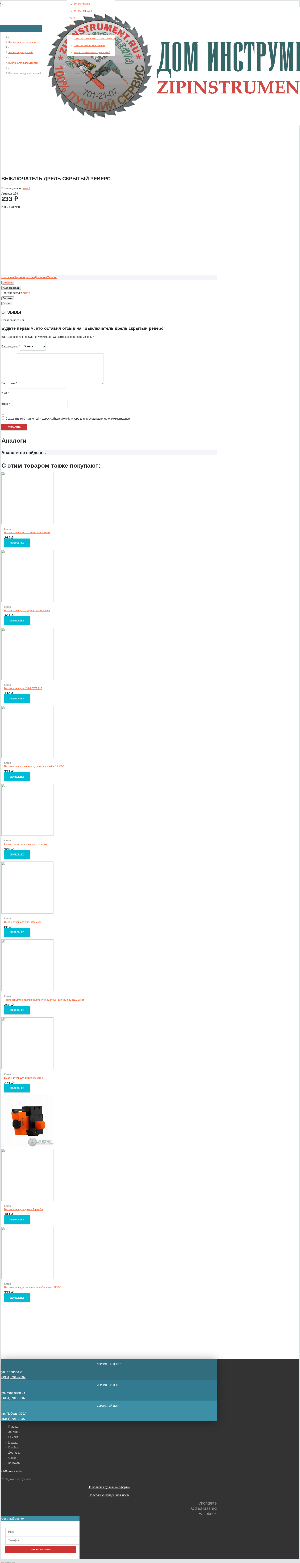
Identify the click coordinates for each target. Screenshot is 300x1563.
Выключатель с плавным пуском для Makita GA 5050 (34, 766)
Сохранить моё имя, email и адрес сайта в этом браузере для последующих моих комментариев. (68, 418)
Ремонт (13, 1437)
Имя (5, 392)
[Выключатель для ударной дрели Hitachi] (27, 601)
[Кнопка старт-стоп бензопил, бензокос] (27, 834)
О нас (12, 1457)
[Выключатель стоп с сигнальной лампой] (27, 523)
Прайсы (13, 1447)
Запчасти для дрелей (20, 52)
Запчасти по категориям (22, 42)
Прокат (13, 1442)
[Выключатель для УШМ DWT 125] (27, 679)
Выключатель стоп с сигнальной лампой (27, 532)
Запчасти (14, 1431)
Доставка (14, 1452)
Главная (13, 1426)
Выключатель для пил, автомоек (22, 921)
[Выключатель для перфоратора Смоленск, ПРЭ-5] (27, 1277)
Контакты (14, 1463)
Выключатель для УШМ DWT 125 (23, 688)
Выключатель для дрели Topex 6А (23, 1209)
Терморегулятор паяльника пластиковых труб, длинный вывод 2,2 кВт (44, 999)
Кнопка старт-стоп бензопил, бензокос (26, 844)
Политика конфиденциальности (109, 1495)
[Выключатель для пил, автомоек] (27, 912)
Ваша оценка (10, 346)
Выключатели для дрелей (23, 62)
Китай (26, 188)
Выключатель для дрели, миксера (23, 1077)
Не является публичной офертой (109, 1487)
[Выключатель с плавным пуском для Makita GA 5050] (27, 756)
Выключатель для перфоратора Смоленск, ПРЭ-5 (32, 1287)
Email (5, 403)
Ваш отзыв (9, 383)
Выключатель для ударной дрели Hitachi (27, 610)
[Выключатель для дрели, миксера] (27, 1068)
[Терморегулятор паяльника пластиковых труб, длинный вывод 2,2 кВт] (27, 990)
